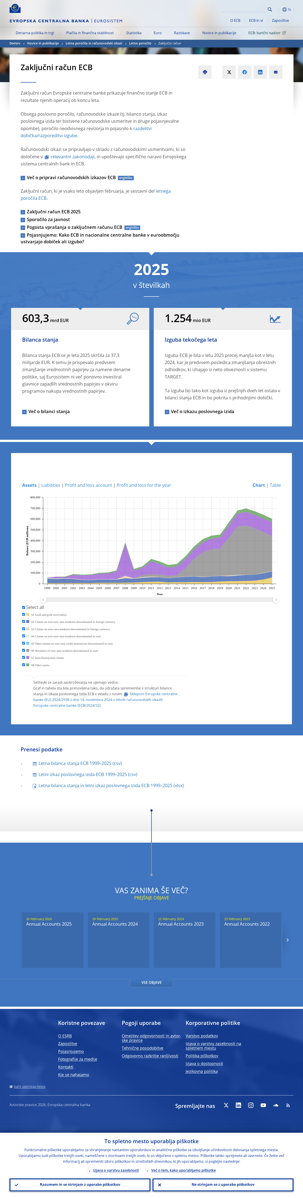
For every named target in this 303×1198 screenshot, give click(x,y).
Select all (34, 608)
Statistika (134, 33)
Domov (15, 43)
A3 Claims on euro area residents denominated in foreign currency (70, 629)
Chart (259, 485)
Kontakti (65, 1067)
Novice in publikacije (219, 33)
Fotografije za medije (77, 1059)
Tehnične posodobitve (142, 1048)
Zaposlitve (280, 21)
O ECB (235, 21)
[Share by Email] (275, 72)
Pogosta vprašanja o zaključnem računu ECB (74, 228)
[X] (226, 1105)
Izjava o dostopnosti (204, 1064)
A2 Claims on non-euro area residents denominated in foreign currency (73, 622)
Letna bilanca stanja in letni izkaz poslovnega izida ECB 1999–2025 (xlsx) (111, 786)
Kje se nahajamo (73, 1075)
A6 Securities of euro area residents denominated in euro (64, 650)
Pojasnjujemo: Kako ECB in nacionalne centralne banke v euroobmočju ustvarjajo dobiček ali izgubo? (100, 238)
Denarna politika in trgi (35, 33)
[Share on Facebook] (244, 72)
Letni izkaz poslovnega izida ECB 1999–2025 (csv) (88, 775)
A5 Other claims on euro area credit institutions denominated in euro (71, 643)
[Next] (287, 940)
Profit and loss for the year (144, 485)
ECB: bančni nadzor (264, 33)
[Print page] (205, 72)
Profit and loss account (88, 485)
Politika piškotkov (202, 1056)
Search (269, 9)
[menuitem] (159, 600)
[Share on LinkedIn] (260, 72)
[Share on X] (229, 72)
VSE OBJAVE (152, 983)
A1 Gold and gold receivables (48, 614)
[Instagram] (251, 1105)
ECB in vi (256, 21)
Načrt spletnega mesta (29, 1086)
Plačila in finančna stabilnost (90, 33)
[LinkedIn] (238, 1105)
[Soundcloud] (275, 1105)
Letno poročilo (140, 43)
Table (275, 485)
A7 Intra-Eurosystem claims (47, 657)
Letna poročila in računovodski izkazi (94, 43)
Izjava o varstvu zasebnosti (116, 1170)
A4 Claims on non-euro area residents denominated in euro (65, 636)
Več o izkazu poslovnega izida (202, 412)
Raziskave (182, 33)
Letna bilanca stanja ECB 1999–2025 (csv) (80, 764)
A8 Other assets (39, 665)
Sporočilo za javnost (48, 220)
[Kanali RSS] (288, 1105)
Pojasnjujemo (71, 1052)
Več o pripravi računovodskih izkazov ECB (71, 178)
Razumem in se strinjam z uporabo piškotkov (80, 1185)
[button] (277, 9)
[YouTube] (263, 1105)
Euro (158, 33)
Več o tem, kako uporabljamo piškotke (183, 1170)
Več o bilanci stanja (49, 412)
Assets (29, 485)
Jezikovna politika (202, 1072)
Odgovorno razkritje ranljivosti (150, 1056)
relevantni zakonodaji (72, 157)
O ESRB (65, 1036)
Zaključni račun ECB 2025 (54, 212)
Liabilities (50, 485)
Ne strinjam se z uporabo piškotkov (223, 1185)
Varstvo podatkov (202, 1036)
